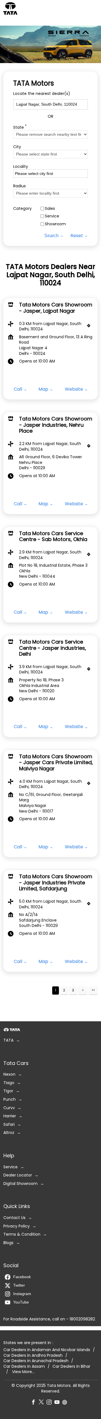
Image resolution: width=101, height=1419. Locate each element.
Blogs (8, 1242)
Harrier (9, 1116)
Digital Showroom (20, 1183)
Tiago (8, 1083)
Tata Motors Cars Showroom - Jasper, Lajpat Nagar (55, 307)
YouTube (21, 1302)
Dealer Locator (17, 1175)
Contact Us (14, 1217)
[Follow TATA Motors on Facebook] (35, 1403)
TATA (8, 1040)
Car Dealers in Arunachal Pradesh (35, 1361)
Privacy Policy (16, 1226)
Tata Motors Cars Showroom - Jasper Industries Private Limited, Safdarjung (55, 882)
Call (18, 389)
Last (93, 990)
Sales (50, 208)
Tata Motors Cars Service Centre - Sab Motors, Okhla (53, 536)
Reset (76, 235)
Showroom (55, 224)
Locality (20, 166)
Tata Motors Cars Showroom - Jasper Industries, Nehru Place (55, 424)
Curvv (9, 1108)
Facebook (22, 1277)
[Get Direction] (90, 327)
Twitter (19, 1285)
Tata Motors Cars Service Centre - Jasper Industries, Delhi (52, 647)
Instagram (22, 1294)
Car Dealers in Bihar (71, 1366)
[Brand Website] (66, 1403)
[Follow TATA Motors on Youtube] (58, 1403)
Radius (19, 186)
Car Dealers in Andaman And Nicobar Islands (46, 1350)
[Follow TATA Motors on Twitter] (43, 1403)
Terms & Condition (21, 1234)
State (20, 127)
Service (52, 216)
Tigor (8, 1091)
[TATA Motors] (10, 8)
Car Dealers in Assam (24, 1366)
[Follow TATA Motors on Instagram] (50, 1403)
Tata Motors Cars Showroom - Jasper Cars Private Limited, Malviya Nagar (56, 762)
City (17, 147)
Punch (9, 1099)
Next (82, 990)
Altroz (8, 1133)
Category (22, 208)
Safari (9, 1124)
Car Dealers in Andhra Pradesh (33, 1355)
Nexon (9, 1074)
